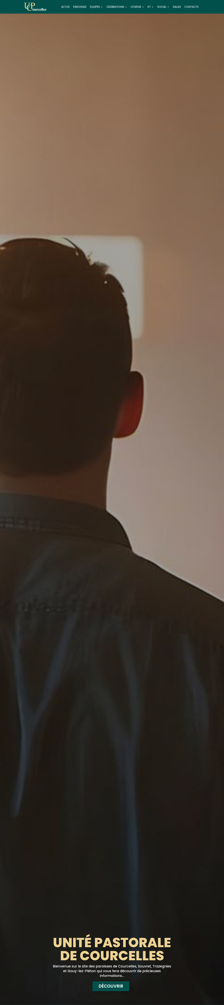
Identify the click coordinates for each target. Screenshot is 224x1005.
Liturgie (136, 7)
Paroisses (79, 7)
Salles (177, 7)
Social (161, 7)
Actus (65, 7)
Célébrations (115, 7)
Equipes (95, 7)
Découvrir (111, 986)
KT (149, 7)
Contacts (191, 7)
